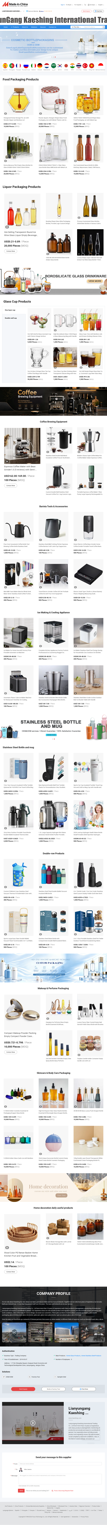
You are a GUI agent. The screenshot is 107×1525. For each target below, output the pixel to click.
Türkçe (100, 1510)
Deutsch (55, 1510)
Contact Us (52, 27)
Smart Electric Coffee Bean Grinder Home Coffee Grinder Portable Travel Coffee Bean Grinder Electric (87, 545)
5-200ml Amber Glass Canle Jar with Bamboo (18, 1158)
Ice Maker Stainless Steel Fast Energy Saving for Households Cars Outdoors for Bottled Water (88, 651)
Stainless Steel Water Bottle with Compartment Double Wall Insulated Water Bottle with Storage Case (52, 940)
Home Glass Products (73, 1356)
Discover (43, 27)
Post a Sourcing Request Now (62, 1491)
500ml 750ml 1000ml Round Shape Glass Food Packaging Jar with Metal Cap (87, 119)
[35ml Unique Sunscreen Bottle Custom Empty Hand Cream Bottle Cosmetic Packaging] (53, 1140)
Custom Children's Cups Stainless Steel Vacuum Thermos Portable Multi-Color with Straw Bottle (18, 892)
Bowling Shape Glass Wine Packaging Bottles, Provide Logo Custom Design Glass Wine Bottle (58, 222)
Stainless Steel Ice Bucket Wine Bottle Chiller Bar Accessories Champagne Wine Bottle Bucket (53, 699)
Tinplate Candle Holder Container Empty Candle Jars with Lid (90, 1060)
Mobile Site (50, 1508)
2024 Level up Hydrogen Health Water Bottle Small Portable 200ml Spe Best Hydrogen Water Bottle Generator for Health (88, 833)
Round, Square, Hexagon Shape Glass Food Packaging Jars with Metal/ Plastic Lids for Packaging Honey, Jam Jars (53, 119)
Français (32, 1510)
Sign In (63, 5)
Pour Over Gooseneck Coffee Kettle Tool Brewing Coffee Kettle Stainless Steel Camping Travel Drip (16, 545)
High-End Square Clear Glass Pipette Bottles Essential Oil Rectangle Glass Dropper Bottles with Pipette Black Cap (53, 1112)
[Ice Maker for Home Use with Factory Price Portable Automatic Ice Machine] (18, 633)
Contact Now (10, 251)
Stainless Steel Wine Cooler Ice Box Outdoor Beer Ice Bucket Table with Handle (88, 699)
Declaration (75, 1517)
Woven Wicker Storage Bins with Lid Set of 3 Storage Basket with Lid (58, 1243)
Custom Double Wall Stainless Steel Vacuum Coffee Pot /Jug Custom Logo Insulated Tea (58, 493)
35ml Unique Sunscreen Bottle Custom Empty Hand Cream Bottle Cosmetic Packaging (53, 1159)
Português (24, 1510)
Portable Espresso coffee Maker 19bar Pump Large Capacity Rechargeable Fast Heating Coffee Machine (90, 493)
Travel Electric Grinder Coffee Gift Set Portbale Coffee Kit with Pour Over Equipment (53, 592)
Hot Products (8, 1506)
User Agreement (65, 1517)
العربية (70, 1510)
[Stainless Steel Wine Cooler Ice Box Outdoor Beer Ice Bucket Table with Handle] (88, 680)
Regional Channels (84, 1506)
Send (21, 1491)
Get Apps (92, 5)
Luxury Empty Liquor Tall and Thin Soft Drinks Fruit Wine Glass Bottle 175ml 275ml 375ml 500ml (89, 259)
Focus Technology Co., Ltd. (40, 1517)
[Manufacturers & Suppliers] (15, 4)
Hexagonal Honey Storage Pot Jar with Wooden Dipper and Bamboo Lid (16, 119)
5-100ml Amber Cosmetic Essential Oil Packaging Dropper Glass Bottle (16, 1112)
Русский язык (41, 1510)
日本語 (82, 1510)
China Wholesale (51, 1506)
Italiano (49, 1510)
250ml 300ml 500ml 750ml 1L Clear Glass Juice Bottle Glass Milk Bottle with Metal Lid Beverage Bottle (53, 166)
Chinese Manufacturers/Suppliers (35, 1506)
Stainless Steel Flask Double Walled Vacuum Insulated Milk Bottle (53, 892)
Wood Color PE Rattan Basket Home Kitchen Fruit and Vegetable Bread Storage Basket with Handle (21, 1254)
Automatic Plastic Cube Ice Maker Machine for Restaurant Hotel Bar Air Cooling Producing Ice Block (17, 699)
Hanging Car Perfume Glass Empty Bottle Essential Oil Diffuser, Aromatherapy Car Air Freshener (57, 1023)
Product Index (96, 1506)
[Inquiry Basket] (85, 5)
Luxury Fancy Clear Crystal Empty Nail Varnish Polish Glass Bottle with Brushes (90, 1023)
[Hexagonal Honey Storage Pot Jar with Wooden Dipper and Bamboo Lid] (18, 100)
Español (17, 1510)
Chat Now (99, 11)
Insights (57, 1508)
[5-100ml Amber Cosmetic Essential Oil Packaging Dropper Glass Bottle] (18, 1093)
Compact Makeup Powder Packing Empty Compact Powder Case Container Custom (20, 1035)
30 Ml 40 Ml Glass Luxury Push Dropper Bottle (88, 1111)
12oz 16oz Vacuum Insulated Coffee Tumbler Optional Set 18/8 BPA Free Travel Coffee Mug (18, 786)
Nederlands (63, 1510)
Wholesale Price (62, 1506)
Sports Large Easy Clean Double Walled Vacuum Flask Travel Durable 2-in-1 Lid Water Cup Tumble (18, 940)
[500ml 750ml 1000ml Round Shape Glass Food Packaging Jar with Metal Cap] (88, 100)
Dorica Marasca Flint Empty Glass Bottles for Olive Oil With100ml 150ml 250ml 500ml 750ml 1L (18, 166)
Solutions (34, 27)
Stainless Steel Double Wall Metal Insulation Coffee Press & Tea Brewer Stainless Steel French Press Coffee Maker (58, 457)
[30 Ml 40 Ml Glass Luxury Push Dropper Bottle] (88, 1093)
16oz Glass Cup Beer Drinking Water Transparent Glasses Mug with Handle (65, 373)
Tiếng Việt (47, 1512)
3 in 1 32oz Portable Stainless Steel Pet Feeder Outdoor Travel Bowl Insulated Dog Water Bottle (88, 940)
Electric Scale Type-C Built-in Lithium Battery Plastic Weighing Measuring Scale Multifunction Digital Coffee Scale (88, 592)
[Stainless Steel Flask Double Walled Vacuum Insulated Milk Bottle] (53, 874)
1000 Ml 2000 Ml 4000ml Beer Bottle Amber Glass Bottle (57, 259)
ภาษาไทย (93, 1510)
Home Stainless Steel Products (91, 1356)
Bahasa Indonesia (57, 1512)
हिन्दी (87, 1510)
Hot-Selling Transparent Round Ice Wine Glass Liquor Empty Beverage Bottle (20, 234)
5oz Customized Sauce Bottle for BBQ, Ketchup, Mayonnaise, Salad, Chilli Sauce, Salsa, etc (87, 166)
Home (6, 27)
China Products (19, 1506)
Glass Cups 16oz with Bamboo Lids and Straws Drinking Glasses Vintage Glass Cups (90, 336)
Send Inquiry (86, 11)
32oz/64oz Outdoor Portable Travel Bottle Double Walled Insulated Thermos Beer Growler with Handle (17, 833)
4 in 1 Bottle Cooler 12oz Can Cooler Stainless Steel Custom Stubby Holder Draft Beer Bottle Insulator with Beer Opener (88, 892)
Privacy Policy (85, 1517)
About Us (25, 27)
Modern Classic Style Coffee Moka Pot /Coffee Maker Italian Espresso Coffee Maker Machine (89, 457)
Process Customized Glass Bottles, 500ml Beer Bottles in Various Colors (89, 222)
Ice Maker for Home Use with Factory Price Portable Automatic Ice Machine (17, 651)
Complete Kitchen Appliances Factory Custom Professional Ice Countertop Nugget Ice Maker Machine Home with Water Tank (53, 651)
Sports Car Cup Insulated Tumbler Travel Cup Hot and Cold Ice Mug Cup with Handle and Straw (88, 786)
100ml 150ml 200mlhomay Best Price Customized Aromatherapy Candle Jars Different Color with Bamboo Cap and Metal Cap (90, 1243)
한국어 (76, 1510)
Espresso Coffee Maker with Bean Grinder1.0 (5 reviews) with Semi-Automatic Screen (20, 468)
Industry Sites (73, 1506)
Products (16, 27)
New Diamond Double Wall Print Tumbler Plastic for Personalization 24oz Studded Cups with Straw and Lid (52, 786)
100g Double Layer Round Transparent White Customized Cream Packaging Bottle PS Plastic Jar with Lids (88, 1159)
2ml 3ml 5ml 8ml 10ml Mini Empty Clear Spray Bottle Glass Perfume (58, 1060)
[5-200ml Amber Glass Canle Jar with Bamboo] (18, 1140)
